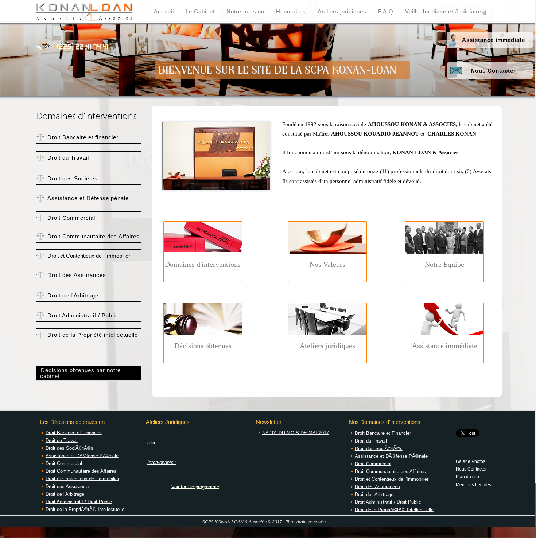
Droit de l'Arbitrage (72, 296)
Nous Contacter (493, 71)
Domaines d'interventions (203, 264)
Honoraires (291, 12)
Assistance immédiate (493, 40)
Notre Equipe (444, 264)
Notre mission (245, 12)
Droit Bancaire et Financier (74, 432)
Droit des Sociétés (72, 179)
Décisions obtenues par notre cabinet (78, 373)
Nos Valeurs (327, 264)
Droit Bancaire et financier (83, 137)
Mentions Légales (473, 484)
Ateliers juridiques (342, 12)
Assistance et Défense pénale (88, 198)
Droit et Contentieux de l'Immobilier (88, 256)
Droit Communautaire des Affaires (93, 236)
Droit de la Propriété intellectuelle (92, 335)
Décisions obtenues (203, 346)
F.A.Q (385, 12)
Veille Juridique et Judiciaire (443, 12)
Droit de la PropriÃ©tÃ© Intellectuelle (85, 509)
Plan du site (467, 476)
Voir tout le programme (195, 486)
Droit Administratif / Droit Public (79, 501)
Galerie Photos (470, 461)
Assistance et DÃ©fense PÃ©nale (82, 455)
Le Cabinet (200, 12)
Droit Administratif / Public (83, 316)
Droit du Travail (68, 158)
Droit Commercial (71, 218)
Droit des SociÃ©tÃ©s (69, 448)
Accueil (164, 12)
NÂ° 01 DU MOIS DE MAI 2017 (295, 432)
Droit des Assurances (76, 275)
